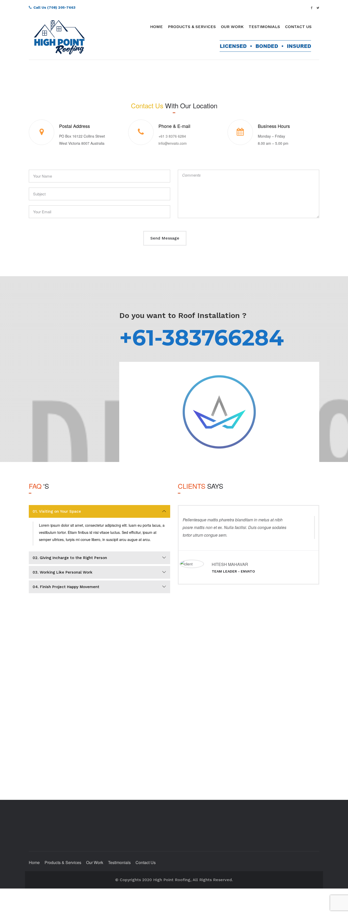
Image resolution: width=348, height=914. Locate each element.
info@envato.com (172, 143)
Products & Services (192, 26)
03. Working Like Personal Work (62, 572)
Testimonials (264, 26)
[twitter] (317, 7)
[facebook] (312, 7)
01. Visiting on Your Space (57, 511)
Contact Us (298, 26)
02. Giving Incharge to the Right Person (70, 557)
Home (156, 26)
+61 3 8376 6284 (172, 136)
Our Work (232, 26)
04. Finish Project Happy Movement (66, 587)
